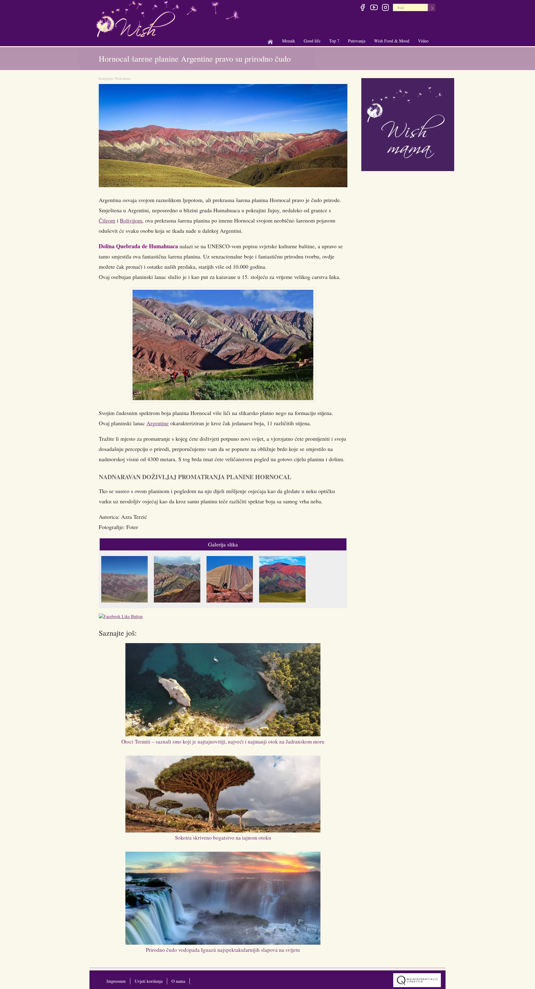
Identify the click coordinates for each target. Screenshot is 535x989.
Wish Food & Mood (391, 41)
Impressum (116, 981)
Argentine (157, 423)
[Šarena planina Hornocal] (126, 580)
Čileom (107, 220)
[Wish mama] (407, 124)
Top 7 (334, 41)
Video (423, 41)
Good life (312, 41)
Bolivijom (131, 220)
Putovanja (356, 41)
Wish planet (123, 78)
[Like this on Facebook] (122, 617)
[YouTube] (374, 8)
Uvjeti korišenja (149, 981)
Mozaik (288, 41)
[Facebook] (362, 8)
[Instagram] (385, 8)
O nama (178, 981)
